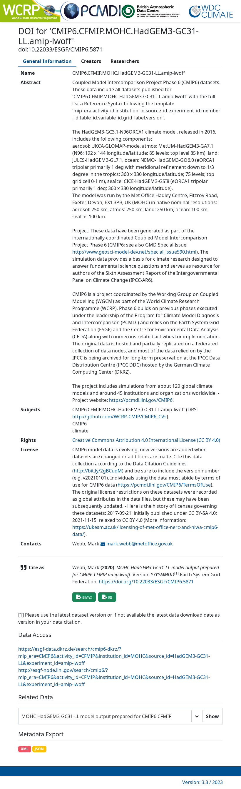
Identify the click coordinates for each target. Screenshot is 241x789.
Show (212, 716)
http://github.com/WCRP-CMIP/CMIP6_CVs (119, 416)
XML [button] (25, 748)
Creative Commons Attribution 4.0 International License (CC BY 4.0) (146, 440)
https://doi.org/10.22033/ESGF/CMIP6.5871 (146, 581)
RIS (110, 597)
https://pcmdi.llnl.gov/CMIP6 (141, 400)
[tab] (47, 61)
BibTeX (87, 597)
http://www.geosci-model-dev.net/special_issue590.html (134, 252)
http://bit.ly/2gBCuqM (98, 470)
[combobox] (22, 716)
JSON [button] (39, 748)
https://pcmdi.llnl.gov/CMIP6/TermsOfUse (164, 485)
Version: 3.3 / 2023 (202, 782)
